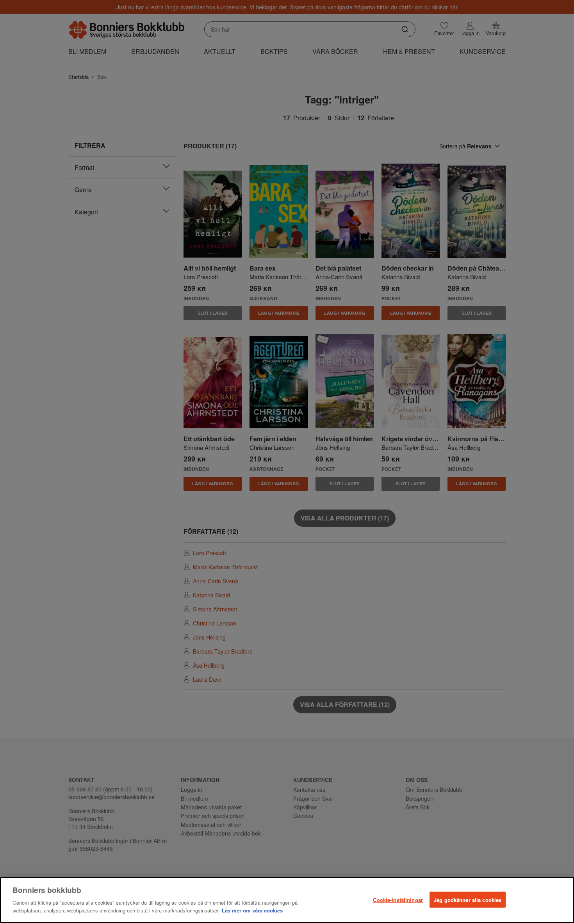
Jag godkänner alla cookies (467, 899)
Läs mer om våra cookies (252, 910)
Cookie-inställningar (398, 899)
